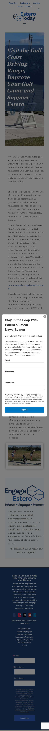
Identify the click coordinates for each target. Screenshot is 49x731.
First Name (9, 372)
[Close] (44, 316)
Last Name (9, 383)
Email (7, 360)
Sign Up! (24, 409)
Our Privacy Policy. (27, 403)
